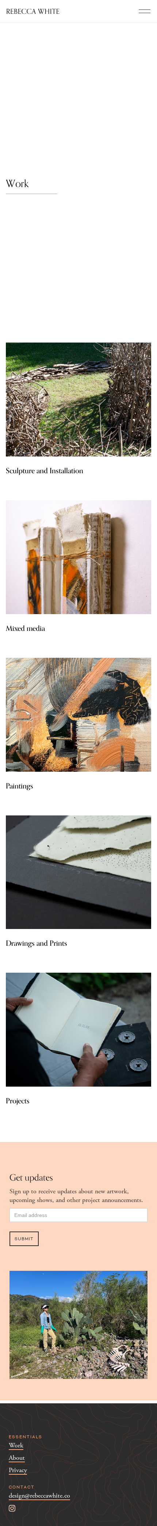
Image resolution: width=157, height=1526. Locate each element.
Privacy (18, 1470)
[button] (144, 11)
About (17, 1458)
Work (16, 1446)
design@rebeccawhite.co (39, 1496)
